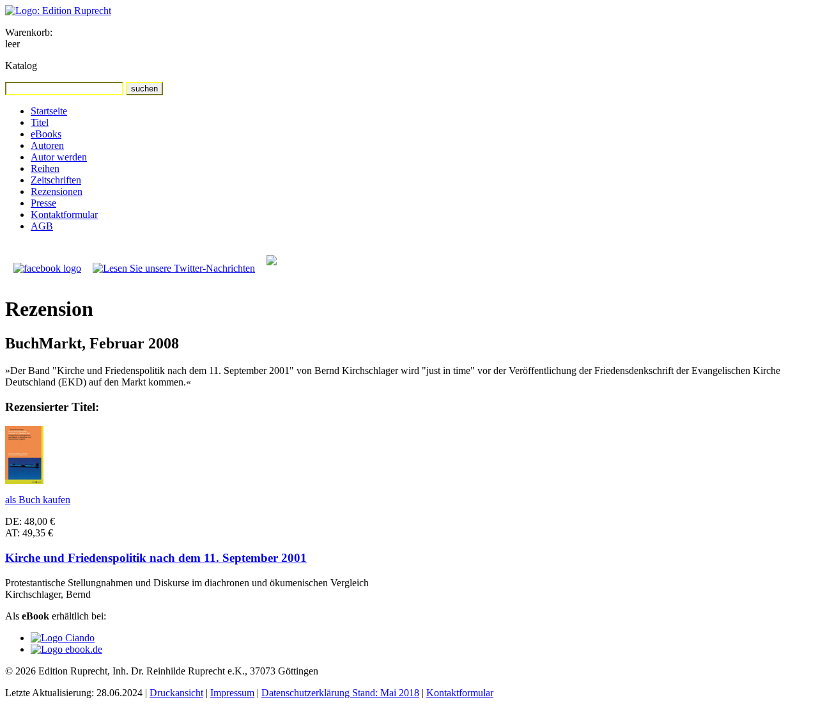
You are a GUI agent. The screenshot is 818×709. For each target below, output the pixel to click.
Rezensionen (56, 191)
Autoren (47, 145)
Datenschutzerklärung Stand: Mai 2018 (340, 692)
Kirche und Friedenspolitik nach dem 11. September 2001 (156, 558)
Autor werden (59, 157)
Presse (43, 203)
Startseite (49, 110)
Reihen (45, 168)
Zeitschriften (56, 180)
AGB (42, 226)
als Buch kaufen (37, 499)
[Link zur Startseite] (58, 10)
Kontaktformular (64, 214)
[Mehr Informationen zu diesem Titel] (24, 480)
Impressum (232, 692)
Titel (40, 122)
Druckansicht (176, 692)
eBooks (46, 134)
